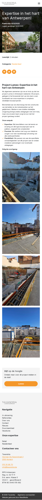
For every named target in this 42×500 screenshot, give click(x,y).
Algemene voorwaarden (26, 495)
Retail (4, 441)
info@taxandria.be (9, 467)
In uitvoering (7, 415)
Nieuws (5, 426)
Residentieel (16, 64)
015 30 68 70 (7, 464)
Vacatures (6, 431)
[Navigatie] (39, 3)
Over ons (6, 420)
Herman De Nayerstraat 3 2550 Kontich (12, 458)
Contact (5, 423)
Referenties (6, 418)
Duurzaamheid (8, 428)
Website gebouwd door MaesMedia (15, 497)
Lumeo (21, 384)
